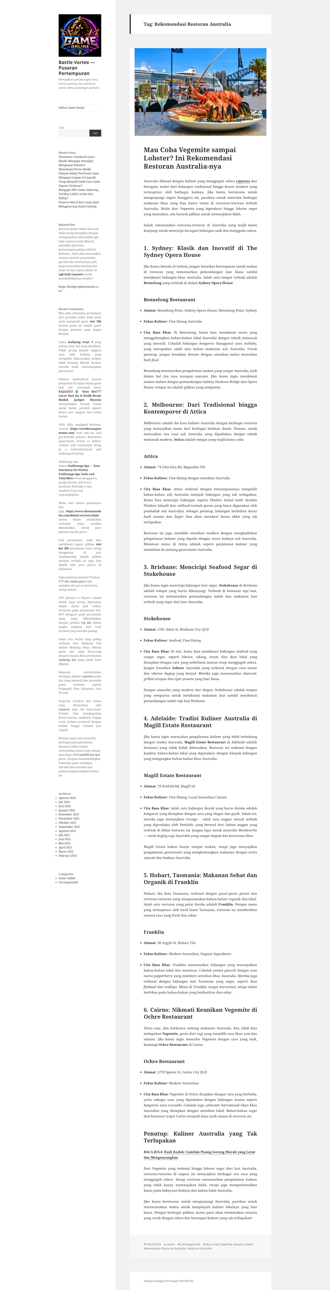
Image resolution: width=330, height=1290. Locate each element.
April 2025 (65, 847)
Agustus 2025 (67, 831)
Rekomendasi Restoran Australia (165, 1248)
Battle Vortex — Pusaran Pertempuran (77, 67)
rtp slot (86, 623)
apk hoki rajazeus (71, 274)
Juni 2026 (65, 806)
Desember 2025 (69, 814)
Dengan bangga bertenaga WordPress (169, 1281)
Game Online (67, 878)
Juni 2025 (65, 839)
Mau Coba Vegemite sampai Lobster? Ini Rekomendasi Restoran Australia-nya (190, 158)
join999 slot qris (89, 755)
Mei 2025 (64, 843)
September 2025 (69, 827)
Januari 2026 (67, 810)
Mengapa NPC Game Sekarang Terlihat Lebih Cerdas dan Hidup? (78, 194)
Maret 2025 (66, 851)
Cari (61, 127)
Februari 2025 (68, 856)
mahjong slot (67, 660)
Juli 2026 (64, 802)
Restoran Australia (200, 1248)
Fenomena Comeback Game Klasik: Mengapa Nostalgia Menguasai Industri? (77, 161)
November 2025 (69, 818)
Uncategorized (68, 882)
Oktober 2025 (67, 823)
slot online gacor (75, 581)
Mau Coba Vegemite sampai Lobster (229, 1244)
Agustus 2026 (67, 798)
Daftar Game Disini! (72, 108)
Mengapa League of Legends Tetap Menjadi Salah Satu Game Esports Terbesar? (79, 182)
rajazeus (87, 676)
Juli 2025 (64, 835)
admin (171, 1244)
